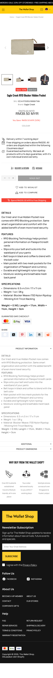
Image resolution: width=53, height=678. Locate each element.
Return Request (34, 620)
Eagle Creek (29, 104)
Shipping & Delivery (35, 625)
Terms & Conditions (12, 630)
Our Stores (32, 601)
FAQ (4, 620)
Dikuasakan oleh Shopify (13, 657)
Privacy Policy (30, 565)
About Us (31, 596)
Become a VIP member (12, 596)
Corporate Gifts (10, 606)
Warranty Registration (13, 635)
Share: (4, 330)
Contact (6, 601)
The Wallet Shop (26, 9)
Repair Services (9, 625)
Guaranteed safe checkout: (15, 316)
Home (12, 17)
